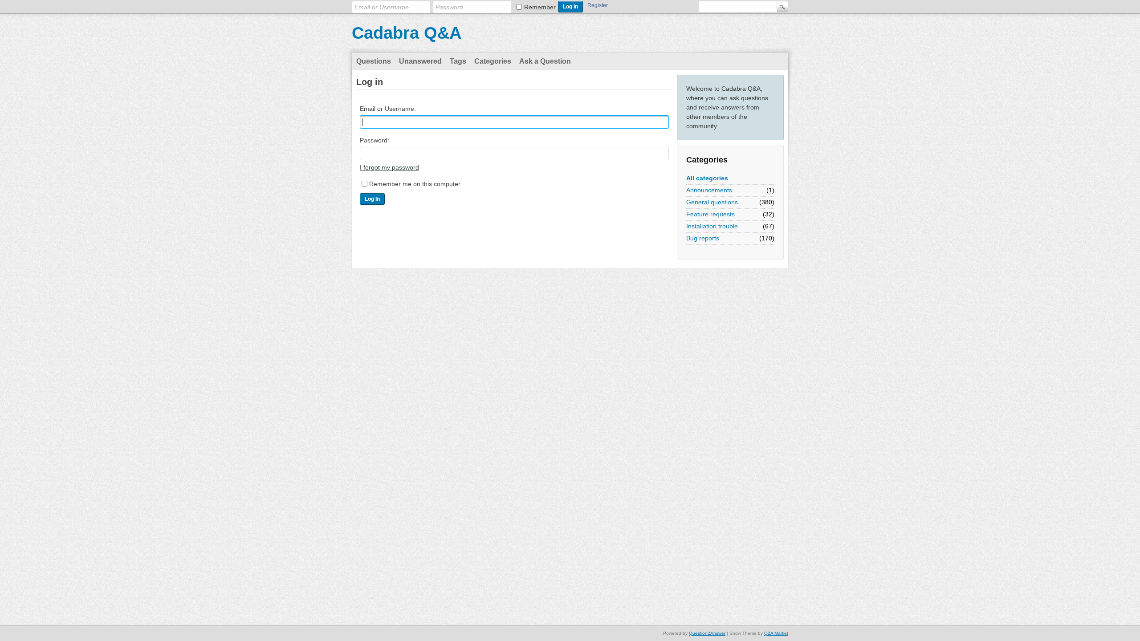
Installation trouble (712, 226)
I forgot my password (389, 167)
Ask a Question (545, 61)
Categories (492, 61)
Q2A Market (776, 633)
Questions (373, 61)
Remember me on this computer (414, 183)
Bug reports (702, 238)
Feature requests (710, 214)
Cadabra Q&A (406, 33)
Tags (458, 61)
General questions (712, 202)
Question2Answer (707, 633)
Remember (540, 7)
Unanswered (420, 61)
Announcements (709, 190)
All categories (707, 178)
